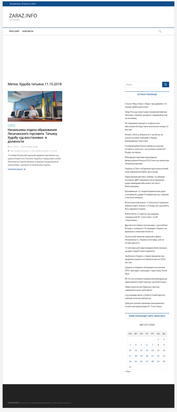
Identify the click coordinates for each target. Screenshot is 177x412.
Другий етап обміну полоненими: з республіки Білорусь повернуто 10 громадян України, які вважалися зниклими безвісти (146, 228)
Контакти (28, 31)
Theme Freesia (37, 403)
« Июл (128, 371)
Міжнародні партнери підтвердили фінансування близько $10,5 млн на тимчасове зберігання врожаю (147, 160)
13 (147, 350)
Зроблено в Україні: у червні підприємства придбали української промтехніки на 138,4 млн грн (145, 259)
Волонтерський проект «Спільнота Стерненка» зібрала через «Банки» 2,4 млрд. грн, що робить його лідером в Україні (147, 205)
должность (25, 151)
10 (130, 350)
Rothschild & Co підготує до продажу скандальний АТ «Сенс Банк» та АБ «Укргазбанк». (142, 217)
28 (152, 361)
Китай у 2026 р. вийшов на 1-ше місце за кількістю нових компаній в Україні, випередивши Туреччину (144, 137)
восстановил (16, 151)
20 (147, 356)
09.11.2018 (13, 147)
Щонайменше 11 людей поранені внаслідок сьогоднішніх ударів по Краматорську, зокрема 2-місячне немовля (147, 194)
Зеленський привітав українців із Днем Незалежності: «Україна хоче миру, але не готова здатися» (144, 239)
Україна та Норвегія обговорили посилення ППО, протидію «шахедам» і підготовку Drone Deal (146, 270)
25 (136, 361)
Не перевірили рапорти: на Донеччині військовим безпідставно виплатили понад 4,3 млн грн (146, 126)
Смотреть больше (21, 169)
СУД (32, 151)
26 (141, 361)
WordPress (47, 403)
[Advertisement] (88, 55)
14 (152, 350)
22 (158, 356)
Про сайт (14, 31)
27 (147, 361)
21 (152, 356)
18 (136, 356)
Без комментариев (30, 147)
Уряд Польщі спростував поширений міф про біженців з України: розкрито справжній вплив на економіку (146, 115)
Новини (11, 125)
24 (130, 361)
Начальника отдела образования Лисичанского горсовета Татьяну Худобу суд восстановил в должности (32, 135)
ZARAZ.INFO (23, 16)
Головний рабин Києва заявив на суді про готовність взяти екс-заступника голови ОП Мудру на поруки (145, 149)
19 (141, 356)
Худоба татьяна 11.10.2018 (46, 151)
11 (136, 350)
